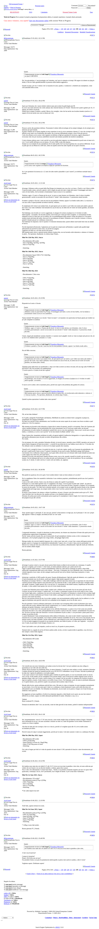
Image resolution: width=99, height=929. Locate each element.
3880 (92, 557)
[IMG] (6, 897)
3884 (92, 797)
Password (74, 8)
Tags (91, 12)
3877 (92, 406)
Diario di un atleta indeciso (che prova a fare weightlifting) (54, 874)
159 (62, 29)
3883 (92, 758)
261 (83, 29)
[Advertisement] (39, 54)
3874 (92, 152)
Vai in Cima (93, 917)
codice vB (7, 893)
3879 (92, 504)
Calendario (44, 12)
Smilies (6, 895)
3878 (92, 466)
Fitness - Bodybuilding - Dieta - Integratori (67, 917)
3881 (92, 658)
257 (71, 29)
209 (65, 29)
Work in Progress (15, 7)
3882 (92, 711)
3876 (92, 295)
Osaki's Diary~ (31, 874)
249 (68, 29)
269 (86, 29)
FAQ (30, 12)
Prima (56, 29)
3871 (92, 35)
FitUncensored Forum (15, 4)
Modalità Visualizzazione (87, 32)
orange (6, 101)
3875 (92, 180)
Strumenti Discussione (72, 32)
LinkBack (61, 32)
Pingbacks (7, 902)
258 (74, 29)
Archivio (85, 917)
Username (74, 5)
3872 (92, 98)
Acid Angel (7, 183)
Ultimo (92, 29)
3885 (92, 835)
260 (80, 29)
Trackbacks (7, 900)
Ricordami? (91, 5)
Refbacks (7, 904)
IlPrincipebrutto (8, 38)
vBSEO (57, 927)
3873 (92, 120)
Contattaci (48, 917)
